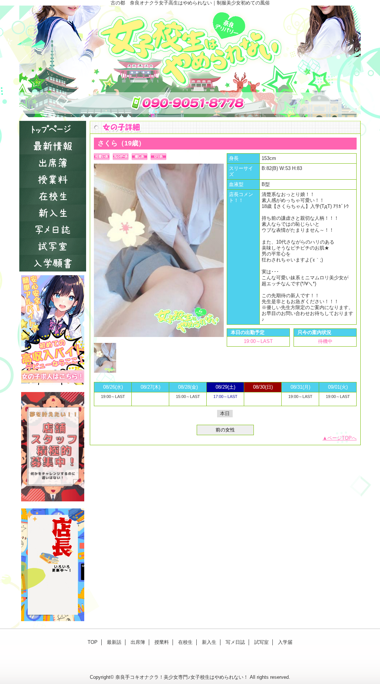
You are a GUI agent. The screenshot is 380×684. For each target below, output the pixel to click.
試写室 (52, 246)
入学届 (52, 263)
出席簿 (52, 162)
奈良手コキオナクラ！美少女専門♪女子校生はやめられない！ (181, 677)
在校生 (52, 196)
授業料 (52, 179)
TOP (52, 129)
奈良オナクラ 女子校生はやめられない (190, 61)
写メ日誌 (52, 229)
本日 (225, 413)
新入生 (52, 213)
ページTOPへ (342, 438)
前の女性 (225, 430)
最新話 (52, 146)
